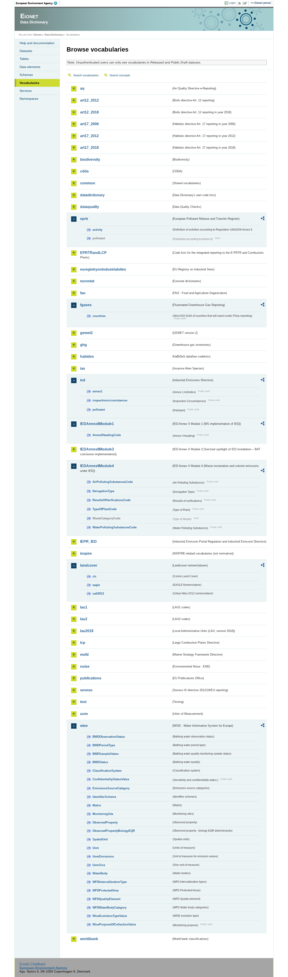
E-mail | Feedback (32, 964)
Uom (95, 848)
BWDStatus (100, 762)
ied (82, 380)
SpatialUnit (100, 839)
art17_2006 (89, 124)
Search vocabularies (86, 75)
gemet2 (86, 333)
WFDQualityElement (106, 899)
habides (87, 356)
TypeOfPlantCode (104, 509)
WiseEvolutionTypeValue (109, 916)
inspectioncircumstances (109, 400)
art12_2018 (89, 112)
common (87, 183)
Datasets (26, 51)
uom (84, 714)
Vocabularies (29, 83)
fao (83, 293)
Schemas (26, 75)
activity (97, 229)
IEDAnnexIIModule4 (97, 466)
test (83, 702)
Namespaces (29, 98)
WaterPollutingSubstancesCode (114, 527)
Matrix (96, 805)
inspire (86, 553)
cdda (84, 171)
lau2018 (86, 631)
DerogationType (103, 491)
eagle (96, 585)
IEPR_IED (88, 541)
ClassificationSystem (107, 770)
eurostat (87, 281)
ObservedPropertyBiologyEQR (113, 830)
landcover (88, 565)
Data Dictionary (54, 34)
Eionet (37, 34)
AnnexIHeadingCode (106, 435)
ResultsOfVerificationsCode (111, 500)
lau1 (83, 607)
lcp (82, 643)
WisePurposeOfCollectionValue (114, 924)
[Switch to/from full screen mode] (246, 3)
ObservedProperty (105, 822)
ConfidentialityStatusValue (110, 779)
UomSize (98, 865)
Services (26, 91)
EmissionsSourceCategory (111, 788)
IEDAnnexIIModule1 (97, 424)
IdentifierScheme (104, 796)
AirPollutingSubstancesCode (112, 482)
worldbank (89, 939)
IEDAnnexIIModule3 (97, 449)
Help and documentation (37, 43)
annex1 (97, 391)
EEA (38, 3)
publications (90, 678)
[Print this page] (240, 3)
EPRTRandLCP (93, 253)
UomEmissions (103, 856)
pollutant (98, 409)
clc (94, 576)
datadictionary (92, 195)
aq (82, 88)
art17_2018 (89, 147)
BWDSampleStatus (105, 753)
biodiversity (90, 159)
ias (82, 368)
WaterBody (100, 873)
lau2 (83, 619)
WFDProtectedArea (105, 890)
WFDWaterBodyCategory (109, 907)
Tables (24, 59)
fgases (86, 305)
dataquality (89, 207)
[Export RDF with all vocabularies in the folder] (262, 219)
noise (85, 666)
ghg (83, 345)
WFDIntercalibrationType (109, 882)
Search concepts (120, 75)
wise (84, 726)
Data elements (30, 67)
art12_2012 (89, 100)
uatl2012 (98, 593)
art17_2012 (89, 136)
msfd (84, 654)
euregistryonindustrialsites (103, 269)
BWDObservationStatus (108, 736)
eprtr (84, 219)
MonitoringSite (102, 814)
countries (99, 316)
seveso (86, 690)
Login (232, 3)
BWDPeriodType (103, 745)
